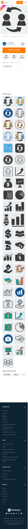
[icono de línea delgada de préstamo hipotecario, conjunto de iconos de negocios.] (8, 505)
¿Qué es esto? (17, 62)
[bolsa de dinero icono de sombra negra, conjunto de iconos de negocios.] (8, 264)
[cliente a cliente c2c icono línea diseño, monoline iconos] (8, 171)
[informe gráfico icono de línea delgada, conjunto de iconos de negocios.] (8, 470)
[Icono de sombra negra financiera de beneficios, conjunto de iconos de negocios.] (9, 340)
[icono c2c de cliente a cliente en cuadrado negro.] (8, 206)
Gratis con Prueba (14, 50)
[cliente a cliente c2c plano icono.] (8, 182)
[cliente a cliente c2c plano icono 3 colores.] (8, 147)
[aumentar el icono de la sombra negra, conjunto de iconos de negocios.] (8, 311)
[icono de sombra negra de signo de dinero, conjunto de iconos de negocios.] (8, 353)
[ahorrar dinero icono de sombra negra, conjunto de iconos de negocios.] (8, 389)
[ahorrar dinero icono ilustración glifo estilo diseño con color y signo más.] (8, 447)
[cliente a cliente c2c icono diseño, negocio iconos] (8, 435)
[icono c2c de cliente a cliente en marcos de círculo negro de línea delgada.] (8, 229)
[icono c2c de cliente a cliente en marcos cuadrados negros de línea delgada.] (8, 241)
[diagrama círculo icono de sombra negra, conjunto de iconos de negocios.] (8, 299)
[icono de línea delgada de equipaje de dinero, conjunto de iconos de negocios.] (8, 494)
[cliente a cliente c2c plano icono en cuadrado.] (8, 194)
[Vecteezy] (2, 2)
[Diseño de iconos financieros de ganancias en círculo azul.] (8, 482)
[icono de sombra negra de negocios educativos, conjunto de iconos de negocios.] (8, 377)
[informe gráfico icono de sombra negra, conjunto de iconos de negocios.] (8, 400)
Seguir (22, 44)
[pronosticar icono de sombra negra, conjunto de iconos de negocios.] (8, 252)
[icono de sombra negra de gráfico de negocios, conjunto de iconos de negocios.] (8, 323)
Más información (8, 65)
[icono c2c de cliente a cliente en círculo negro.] (8, 217)
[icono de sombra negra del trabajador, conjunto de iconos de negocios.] (8, 365)
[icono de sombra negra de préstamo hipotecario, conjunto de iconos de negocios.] (8, 424)
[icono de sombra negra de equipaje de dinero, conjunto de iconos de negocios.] (8, 412)
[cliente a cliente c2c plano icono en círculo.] (8, 159)
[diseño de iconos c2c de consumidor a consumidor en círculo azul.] (8, 124)
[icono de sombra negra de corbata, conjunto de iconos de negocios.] (18, 325)
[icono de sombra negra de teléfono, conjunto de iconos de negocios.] (8, 288)
